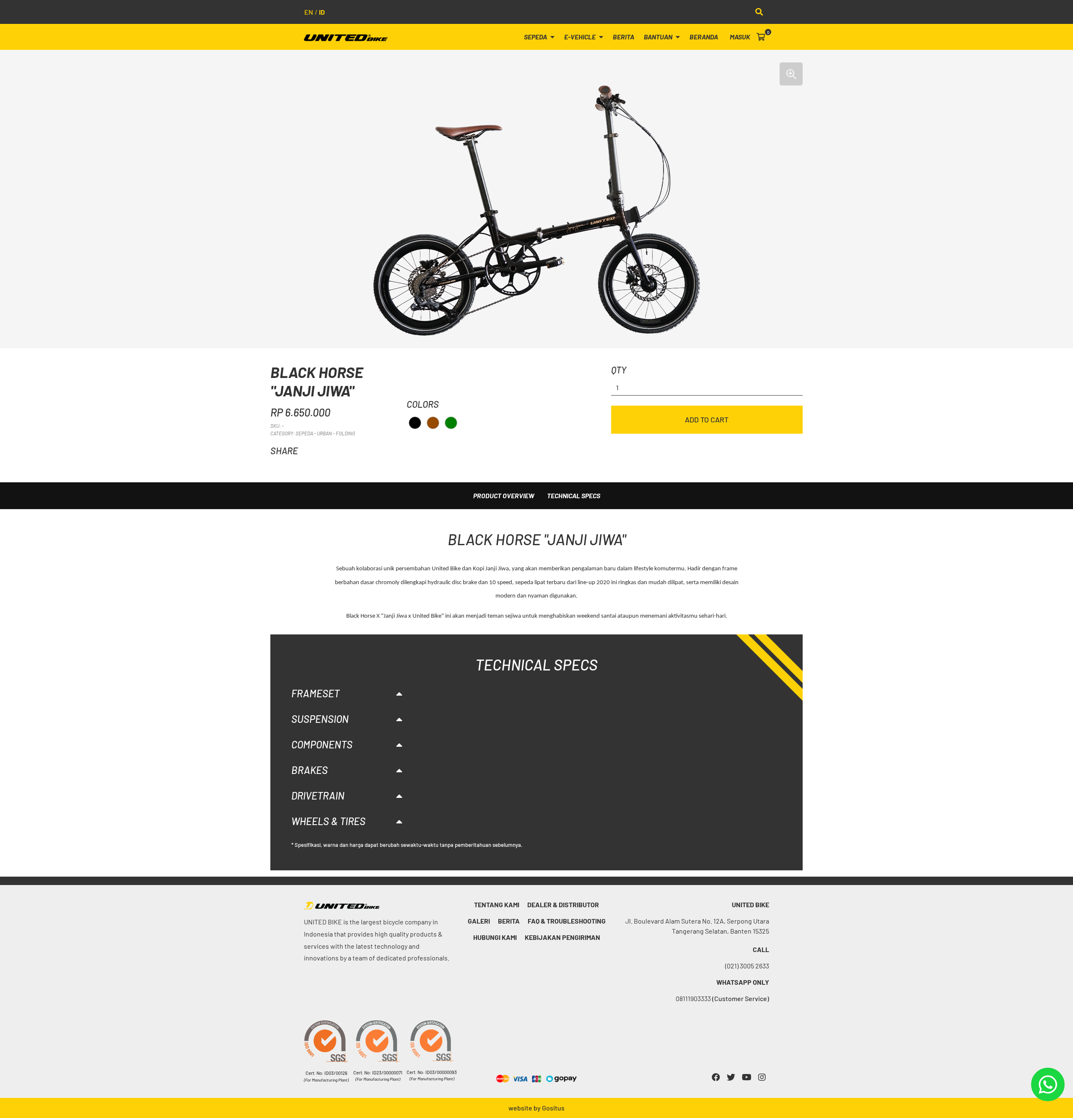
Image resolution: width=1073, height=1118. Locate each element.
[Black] (415, 423)
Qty (618, 369)
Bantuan (659, 37)
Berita (623, 37)
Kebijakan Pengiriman (562, 937)
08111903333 (722, 998)
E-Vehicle (580, 37)
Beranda (703, 37)
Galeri (479, 921)
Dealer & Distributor (563, 904)
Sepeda (536, 37)
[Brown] (433, 423)
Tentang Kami (496, 904)
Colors (423, 404)
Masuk (740, 37)
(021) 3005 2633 (747, 966)
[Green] (451, 423)
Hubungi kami (495, 937)
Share (284, 450)
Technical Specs (573, 495)
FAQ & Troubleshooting (567, 921)
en (308, 12)
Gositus (553, 1108)
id (322, 12)
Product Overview (503, 495)
